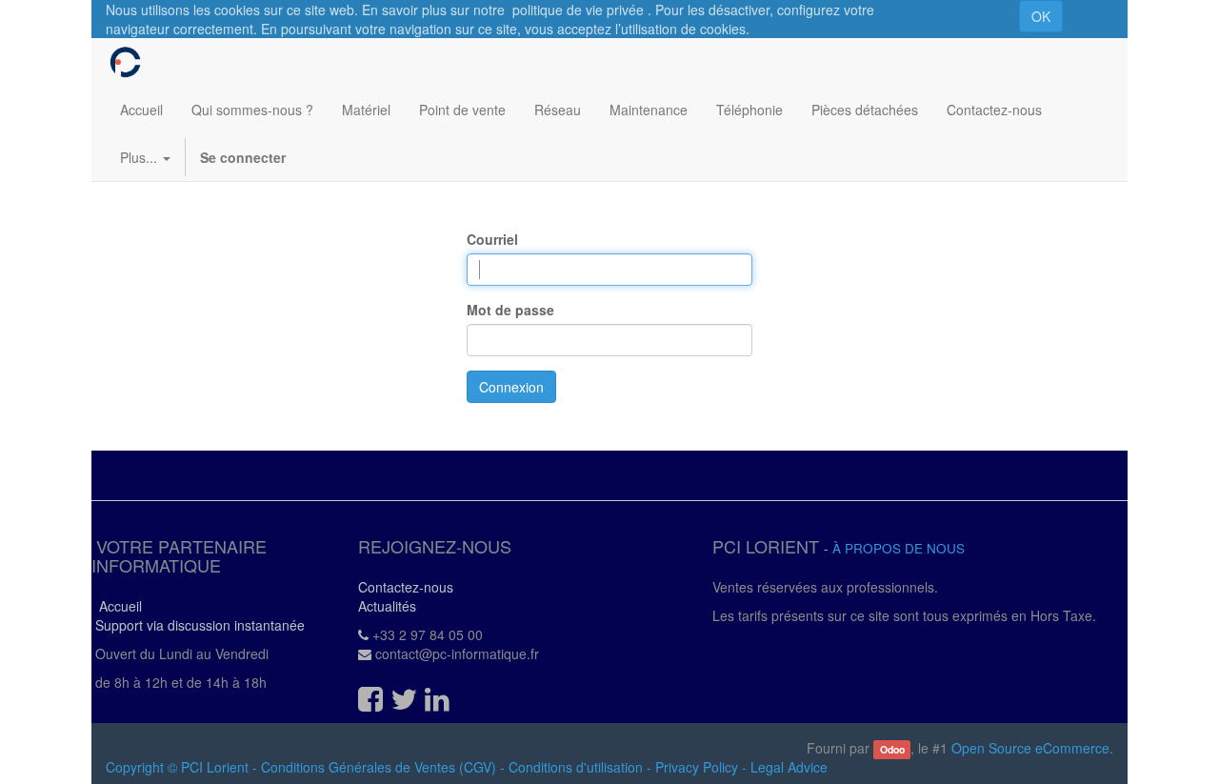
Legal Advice (789, 766)
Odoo (892, 749)
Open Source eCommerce (1030, 747)
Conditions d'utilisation (576, 766)
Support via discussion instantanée (198, 624)
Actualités (387, 605)
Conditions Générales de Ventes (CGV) (378, 766)
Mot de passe (510, 309)
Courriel (492, 239)
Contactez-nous (405, 586)
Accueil (116, 605)
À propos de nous (898, 548)
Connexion (511, 386)
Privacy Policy (696, 766)
